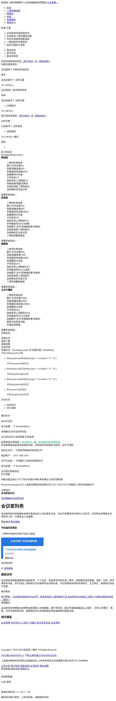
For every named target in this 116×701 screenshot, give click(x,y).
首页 (9, 8)
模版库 (10, 13)
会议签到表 (18, 498)
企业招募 (5, 623)
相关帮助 (15, 522)
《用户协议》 (28, 61)
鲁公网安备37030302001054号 (42, 655)
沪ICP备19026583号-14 (12, 655)
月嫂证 (32, 623)
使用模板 (8, 568)
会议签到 (55, 623)
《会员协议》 (26, 442)
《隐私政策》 (44, 61)
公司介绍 (5, 666)
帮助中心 (11, 22)
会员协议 (34, 666)
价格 (9, 16)
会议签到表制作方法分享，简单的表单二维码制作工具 (40, 597)
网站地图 (44, 666)
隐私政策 (24, 666)
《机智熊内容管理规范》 (49, 442)
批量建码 (11, 19)
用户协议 (15, 666)
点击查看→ (52, 2)
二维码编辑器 (13, 10)
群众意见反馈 (43, 623)
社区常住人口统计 (20, 623)
